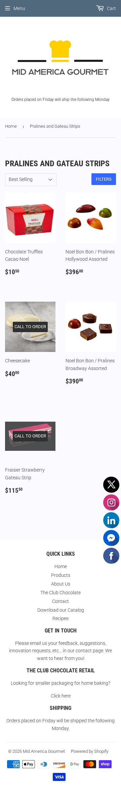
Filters (104, 179)
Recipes (60, 618)
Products (60, 575)
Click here (61, 696)
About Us (60, 584)
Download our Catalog (60, 610)
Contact (60, 601)
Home (11, 126)
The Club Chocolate (60, 592)
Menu (19, 8)
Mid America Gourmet (44, 751)
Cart (111, 8)
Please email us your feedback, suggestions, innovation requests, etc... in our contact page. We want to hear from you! (60, 651)
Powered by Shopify (89, 751)
